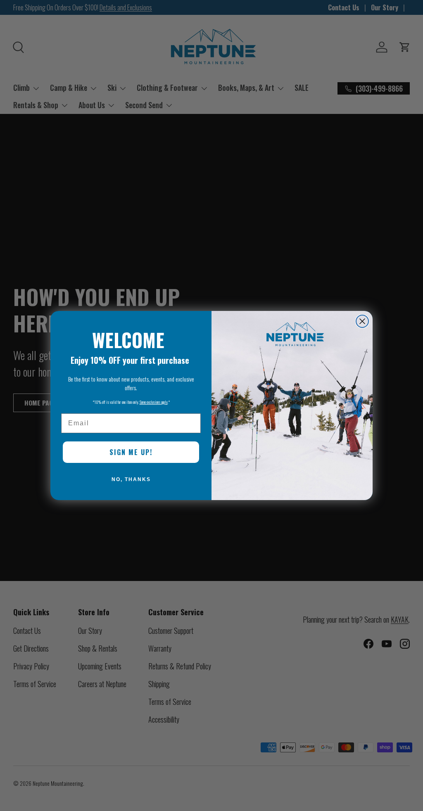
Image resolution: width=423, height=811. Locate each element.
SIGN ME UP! (130, 452)
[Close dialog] (362, 321)
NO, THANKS (131, 479)
